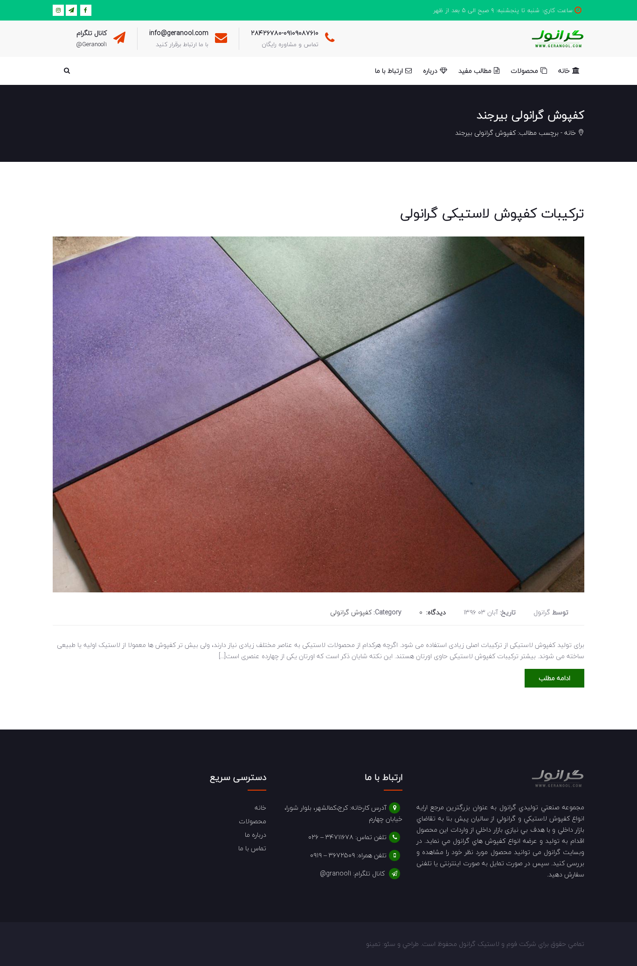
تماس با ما (252, 848)
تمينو (373, 944)
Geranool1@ (91, 44)
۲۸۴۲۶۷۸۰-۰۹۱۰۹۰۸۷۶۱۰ (284, 33)
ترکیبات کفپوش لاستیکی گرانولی (492, 213)
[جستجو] (67, 71)
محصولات (252, 821)
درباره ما (255, 835)
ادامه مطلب (554, 678)
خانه (570, 133)
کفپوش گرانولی (351, 612)
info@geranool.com (178, 33)
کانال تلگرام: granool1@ (352, 873)
